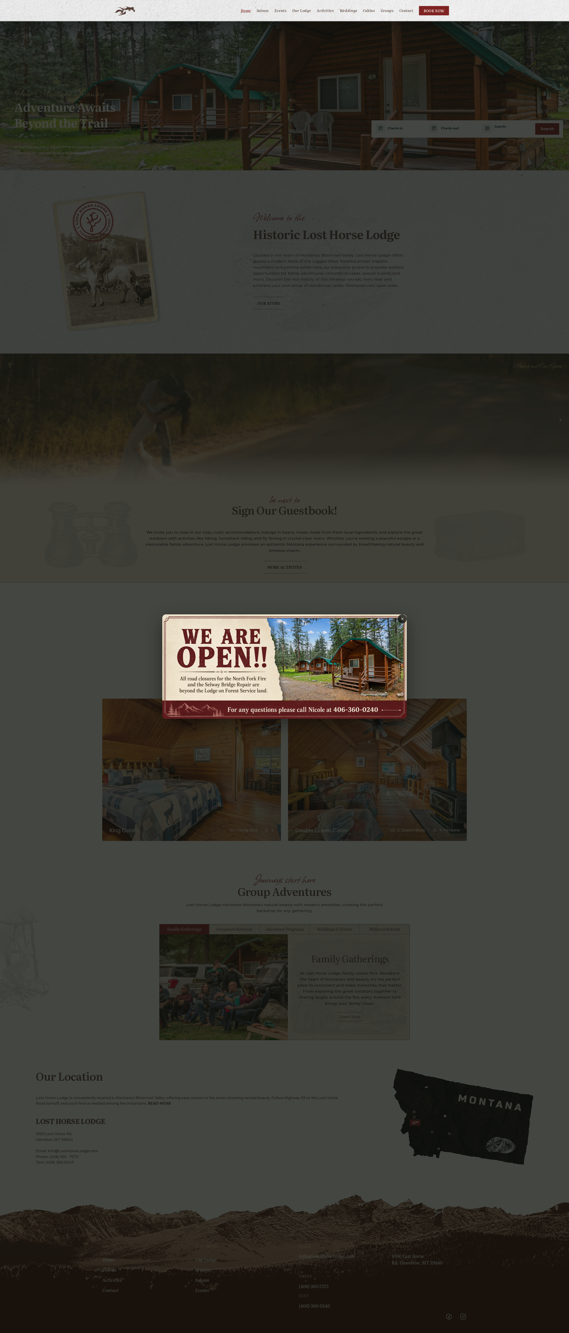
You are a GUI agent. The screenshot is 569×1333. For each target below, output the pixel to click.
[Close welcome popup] (402, 618)
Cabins (369, 10)
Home (246, 10)
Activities (325, 10)
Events (280, 10)
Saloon (263, 10)
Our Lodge (301, 10)
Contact (406, 10)
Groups (387, 10)
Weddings (348, 10)
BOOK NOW (434, 10)
